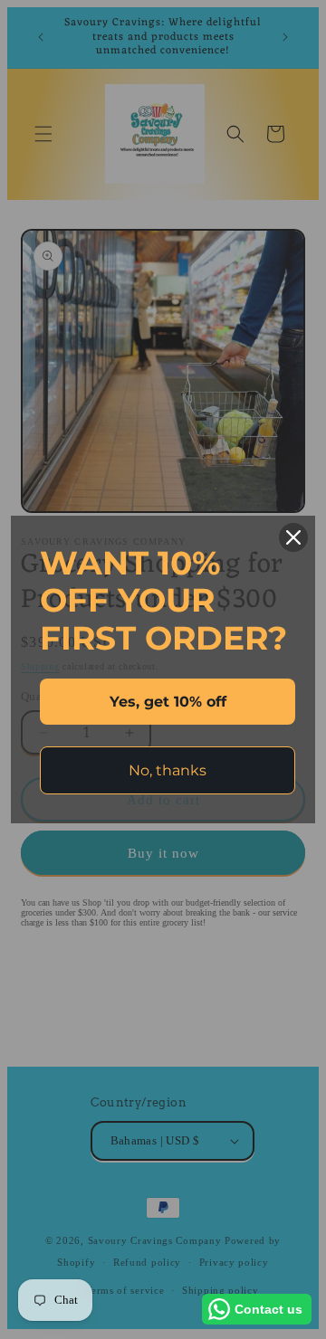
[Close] (293, 537)
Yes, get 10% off (168, 701)
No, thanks (167, 770)
